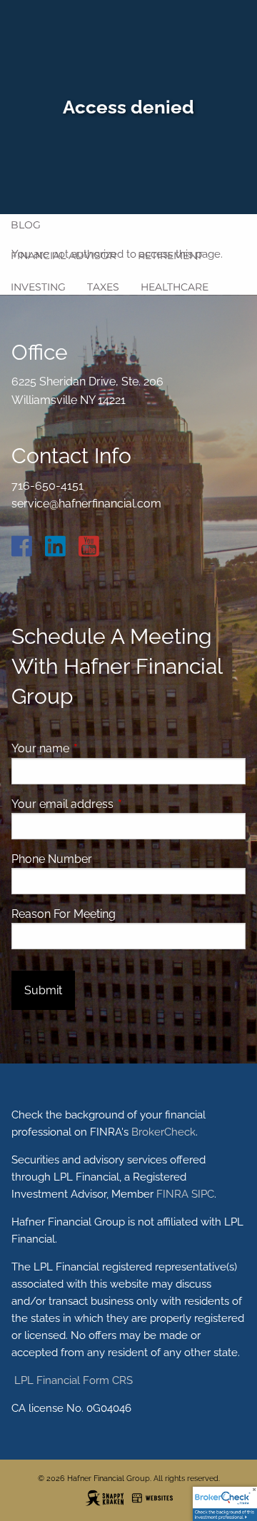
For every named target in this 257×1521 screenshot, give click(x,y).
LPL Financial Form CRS (72, 1380)
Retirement (170, 255)
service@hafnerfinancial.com (86, 503)
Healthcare (174, 287)
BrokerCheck (163, 1132)
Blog (26, 224)
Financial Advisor (63, 255)
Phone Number (51, 859)
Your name (95, 748)
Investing (38, 287)
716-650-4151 (47, 485)
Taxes (103, 287)
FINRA (172, 1194)
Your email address (117, 804)
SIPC (202, 1194)
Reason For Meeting (63, 914)
